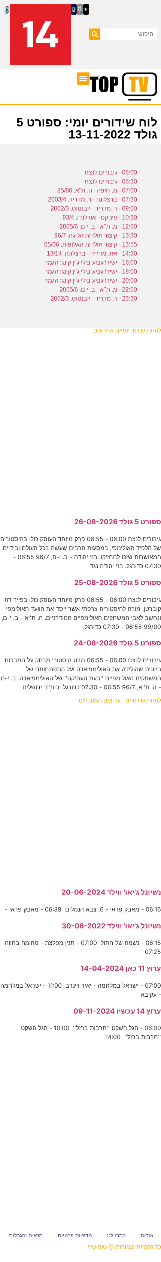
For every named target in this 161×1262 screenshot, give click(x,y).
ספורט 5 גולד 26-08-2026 (117, 521)
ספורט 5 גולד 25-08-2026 (117, 582)
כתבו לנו (116, 1235)
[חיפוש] (94, 34)
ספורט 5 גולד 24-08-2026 (117, 643)
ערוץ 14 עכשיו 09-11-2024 (117, 1011)
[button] (83, 78)
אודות (147, 1235)
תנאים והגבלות (26, 1235)
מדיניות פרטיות (75, 1235)
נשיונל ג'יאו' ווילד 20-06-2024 (111, 892)
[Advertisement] (80, 421)
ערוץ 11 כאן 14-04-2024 (120, 968)
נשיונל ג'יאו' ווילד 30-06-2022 (111, 926)
